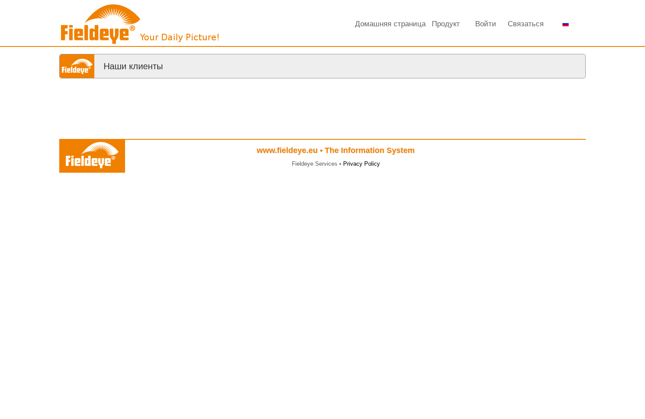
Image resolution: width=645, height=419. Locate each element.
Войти (485, 24)
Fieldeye (140, 26)
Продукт (446, 24)
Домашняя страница (390, 24)
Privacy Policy (361, 163)
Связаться (526, 24)
